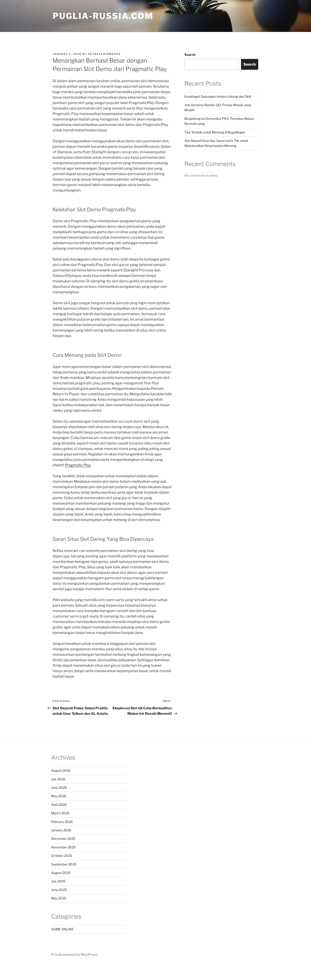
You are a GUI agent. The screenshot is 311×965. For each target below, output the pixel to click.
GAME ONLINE (62, 929)
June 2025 (59, 890)
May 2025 (58, 898)
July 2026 (58, 779)
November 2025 (63, 847)
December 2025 (63, 838)
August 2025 (60, 873)
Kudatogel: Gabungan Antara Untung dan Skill (217, 96)
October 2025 (61, 856)
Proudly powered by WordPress (74, 954)
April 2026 (58, 805)
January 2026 (61, 830)
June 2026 (59, 787)
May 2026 (58, 796)
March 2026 (60, 813)
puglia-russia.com (103, 16)
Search (189, 54)
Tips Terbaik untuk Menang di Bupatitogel (214, 132)
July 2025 (58, 881)
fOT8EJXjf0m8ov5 (104, 54)
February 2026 (62, 822)
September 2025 (63, 864)
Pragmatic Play (78, 465)
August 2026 (60, 770)
